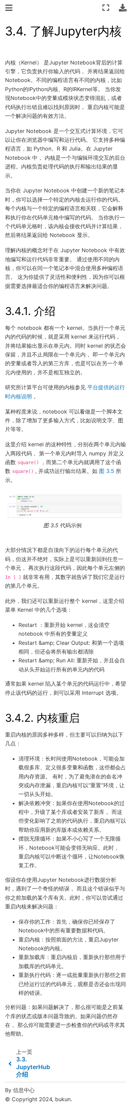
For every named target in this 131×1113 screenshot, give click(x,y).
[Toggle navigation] (9, 8)
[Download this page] (122, 7)
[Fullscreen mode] (105, 7)
